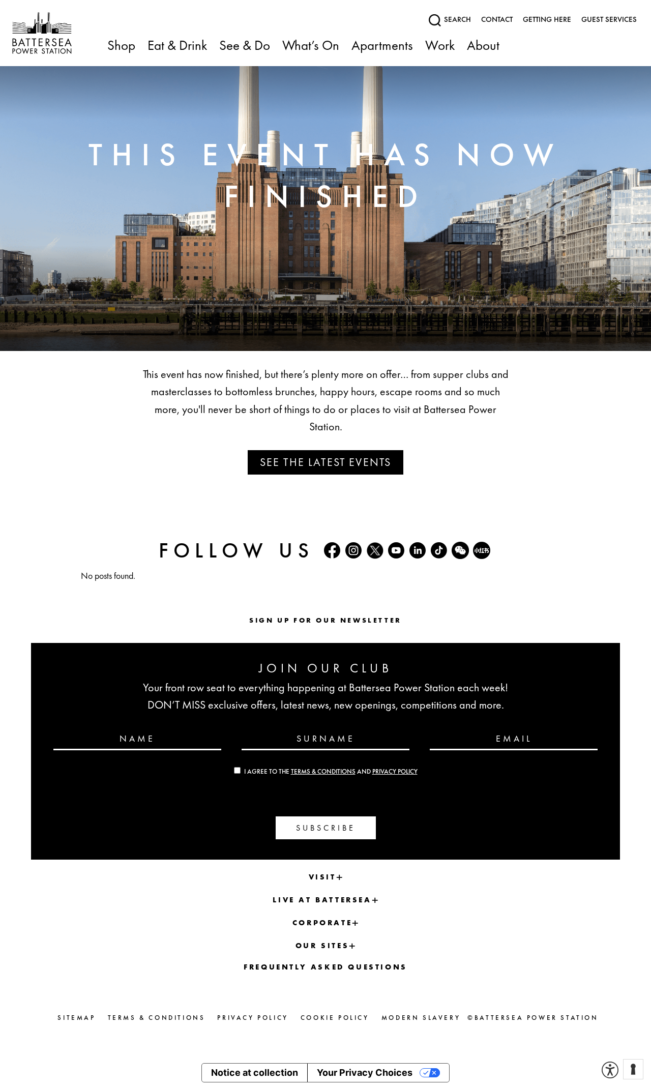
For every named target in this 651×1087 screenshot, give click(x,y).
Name (137, 738)
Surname (326, 738)
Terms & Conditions (323, 772)
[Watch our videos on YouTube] (396, 550)
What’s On (310, 46)
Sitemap (76, 1017)
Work (440, 46)
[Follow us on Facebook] (332, 550)
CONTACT (497, 19)
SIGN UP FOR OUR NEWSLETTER (325, 620)
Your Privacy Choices (364, 1072)
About (483, 46)
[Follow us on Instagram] (353, 550)
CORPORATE (322, 922)
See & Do (244, 46)
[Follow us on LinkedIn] (417, 550)
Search (456, 19)
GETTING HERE (547, 19)
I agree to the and (331, 772)
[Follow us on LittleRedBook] (481, 550)
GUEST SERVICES (609, 19)
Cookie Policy (335, 1017)
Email (514, 738)
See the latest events (325, 462)
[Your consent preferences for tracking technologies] (633, 1069)
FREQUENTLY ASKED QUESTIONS (325, 967)
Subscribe (326, 827)
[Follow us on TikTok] (439, 550)
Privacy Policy (395, 772)
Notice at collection (254, 1072)
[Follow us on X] (374, 550)
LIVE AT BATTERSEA (322, 899)
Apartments (382, 46)
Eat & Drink (177, 46)
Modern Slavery (420, 1017)
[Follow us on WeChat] (460, 550)
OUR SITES (322, 945)
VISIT (322, 877)
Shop (121, 46)
